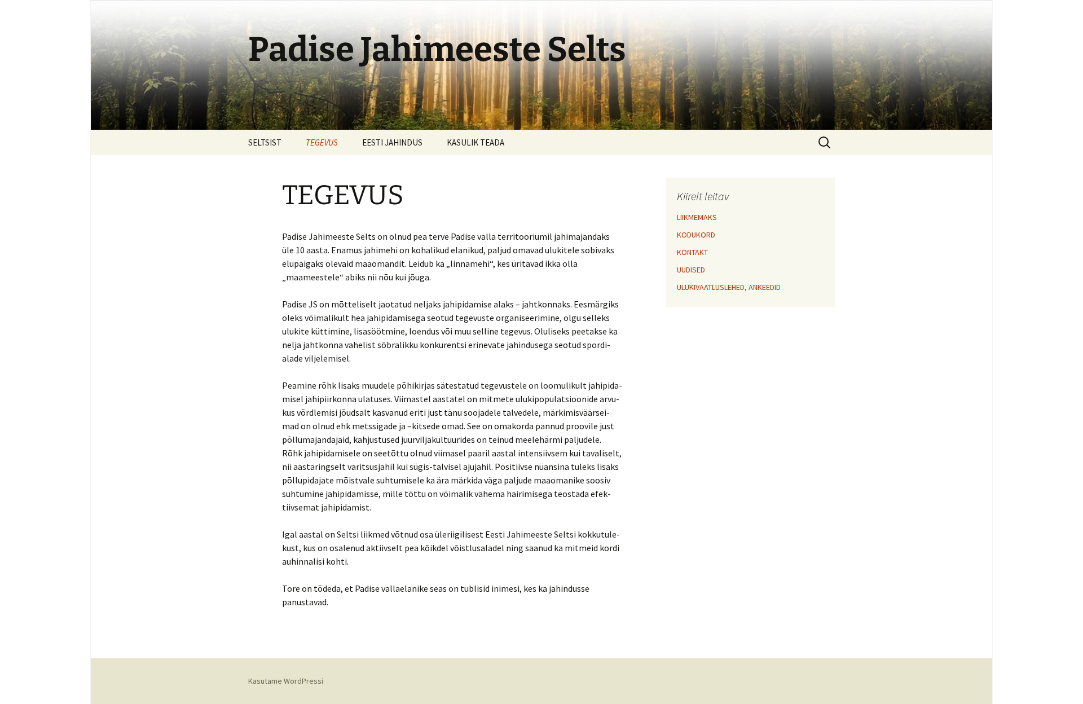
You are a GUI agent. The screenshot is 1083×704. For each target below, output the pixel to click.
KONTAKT (692, 252)
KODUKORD (696, 235)
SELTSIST (264, 142)
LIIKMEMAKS (697, 217)
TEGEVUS (322, 142)
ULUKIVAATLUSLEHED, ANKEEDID (729, 287)
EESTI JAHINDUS (392, 142)
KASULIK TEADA (475, 142)
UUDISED (691, 270)
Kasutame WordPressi (285, 681)
